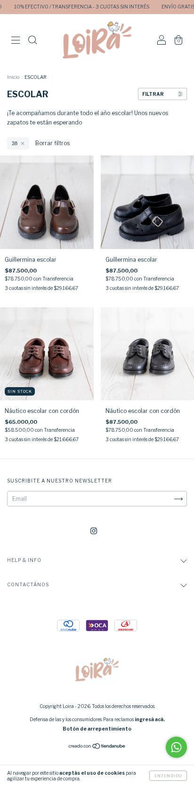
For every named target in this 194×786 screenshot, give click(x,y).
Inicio (13, 77)
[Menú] (15, 41)
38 (14, 143)
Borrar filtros (52, 143)
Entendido (168, 775)
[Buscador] (32, 41)
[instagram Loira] (93, 530)
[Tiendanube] (97, 747)
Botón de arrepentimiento (97, 729)
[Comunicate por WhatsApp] (176, 747)
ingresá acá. (150, 719)
